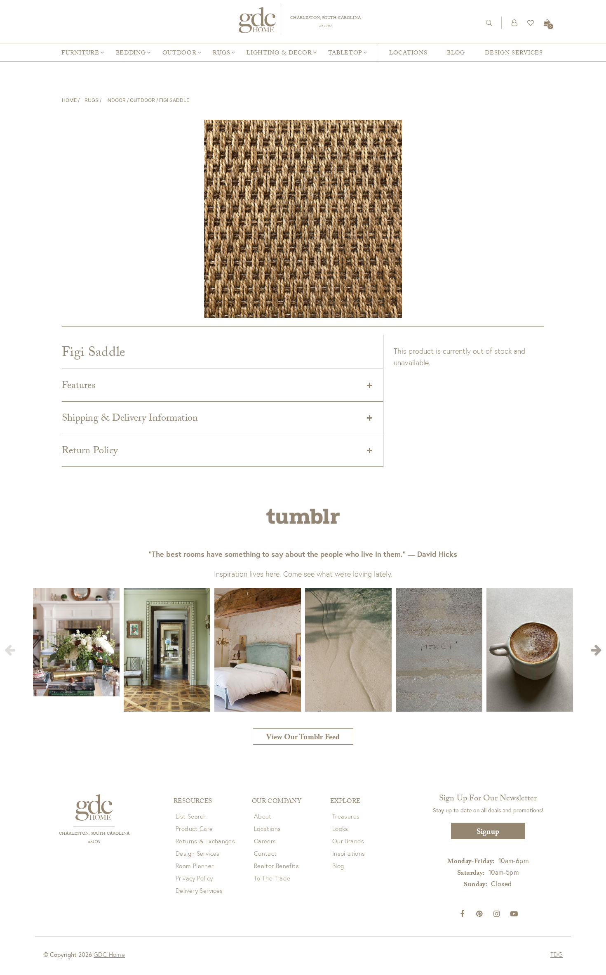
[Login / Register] (514, 23)
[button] (596, 650)
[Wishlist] (530, 23)
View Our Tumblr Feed (303, 738)
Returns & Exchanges (205, 841)
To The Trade (272, 878)
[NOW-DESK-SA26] (303, 78)
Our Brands (348, 841)
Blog (456, 54)
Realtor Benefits (276, 865)
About (263, 816)
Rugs (92, 100)
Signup (488, 832)
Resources (193, 802)
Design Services (514, 54)
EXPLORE (345, 802)
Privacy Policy (194, 878)
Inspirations (348, 853)
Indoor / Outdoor (130, 100)
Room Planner (195, 865)
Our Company (276, 802)
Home (69, 100)
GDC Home (109, 954)
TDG (556, 954)
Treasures (345, 816)
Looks (340, 828)
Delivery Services (199, 890)
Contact (265, 853)
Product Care (194, 828)
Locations (408, 54)
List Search (191, 816)
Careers (265, 841)
